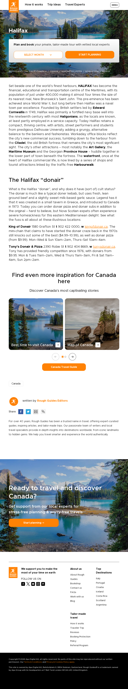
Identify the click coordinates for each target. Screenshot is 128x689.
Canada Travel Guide (64, 367)
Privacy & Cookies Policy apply (60, 662)
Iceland (99, 592)
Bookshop (75, 584)
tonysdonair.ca (104, 246)
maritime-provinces (72, 71)
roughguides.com (18, 71)
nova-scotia (92, 71)
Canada (54, 71)
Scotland (100, 600)
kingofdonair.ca (96, 226)
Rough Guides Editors (52, 400)
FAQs (73, 592)
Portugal (100, 583)
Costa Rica (101, 596)
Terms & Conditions (33, 662)
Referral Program (79, 645)
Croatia (100, 587)
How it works (34, 4)
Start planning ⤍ (33, 523)
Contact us (76, 588)
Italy (98, 579)
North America (39, 71)
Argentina (101, 605)
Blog (72, 601)
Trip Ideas (54, 4)
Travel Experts (75, 4)
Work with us (77, 597)
